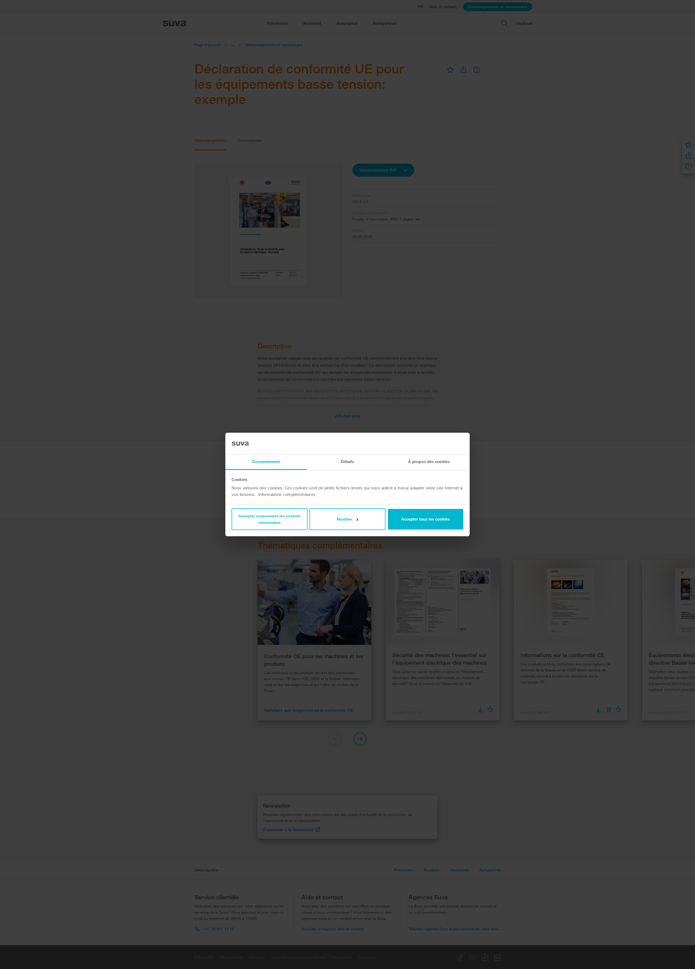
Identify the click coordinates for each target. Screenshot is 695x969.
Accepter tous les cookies (425, 519)
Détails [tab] (347, 461)
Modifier (344, 519)
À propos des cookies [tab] (429, 461)
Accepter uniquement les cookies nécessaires (269, 519)
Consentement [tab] (266, 461)
